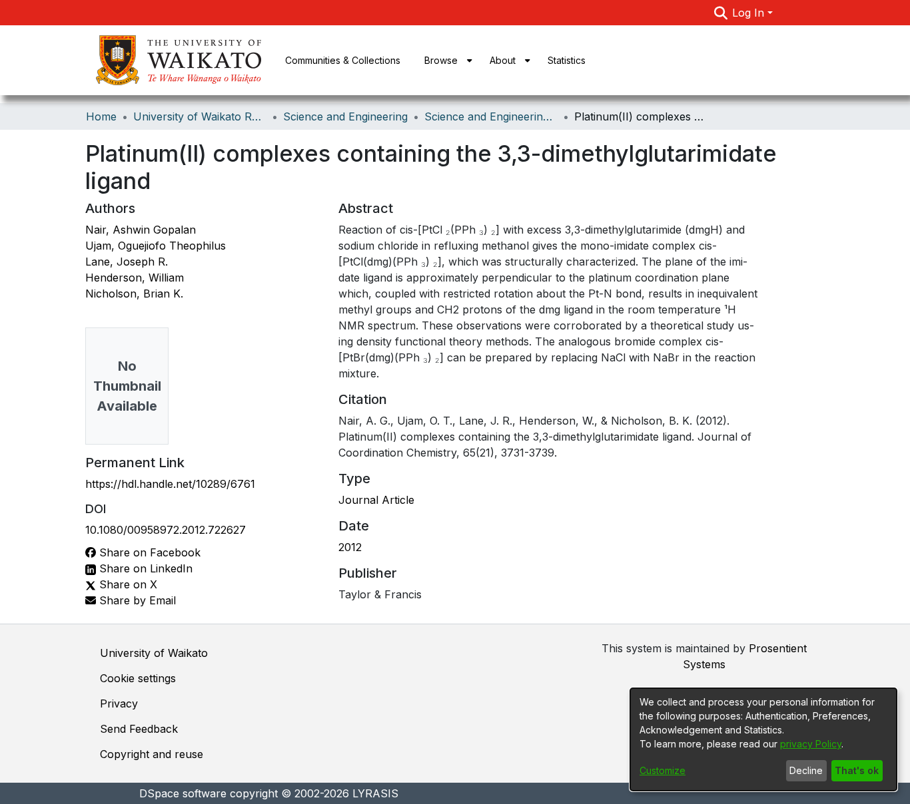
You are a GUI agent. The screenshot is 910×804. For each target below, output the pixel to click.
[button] (720, 13)
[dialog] (763, 739)
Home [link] (101, 116)
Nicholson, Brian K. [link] (134, 293)
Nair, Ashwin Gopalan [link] (140, 229)
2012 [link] (350, 547)
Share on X (126, 584)
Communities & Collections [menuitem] (342, 60)
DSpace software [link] (183, 793)
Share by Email (136, 600)
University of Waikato (154, 653)
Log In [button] (749, 12)
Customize (662, 770)
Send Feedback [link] (139, 728)
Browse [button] (441, 60)
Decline (806, 770)
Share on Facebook (148, 552)
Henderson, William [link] (134, 277)
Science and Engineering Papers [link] (491, 116)
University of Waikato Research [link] (199, 116)
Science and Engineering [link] (345, 116)
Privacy (119, 703)
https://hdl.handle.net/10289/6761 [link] (170, 484)
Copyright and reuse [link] (151, 754)
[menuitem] (445, 60)
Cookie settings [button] (138, 678)
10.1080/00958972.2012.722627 (165, 529)
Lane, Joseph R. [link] (126, 261)
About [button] (503, 60)
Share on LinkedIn (144, 568)
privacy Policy (810, 743)
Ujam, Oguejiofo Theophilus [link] (155, 245)
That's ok (857, 770)
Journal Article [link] (376, 499)
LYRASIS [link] (375, 793)
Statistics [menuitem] (567, 60)
